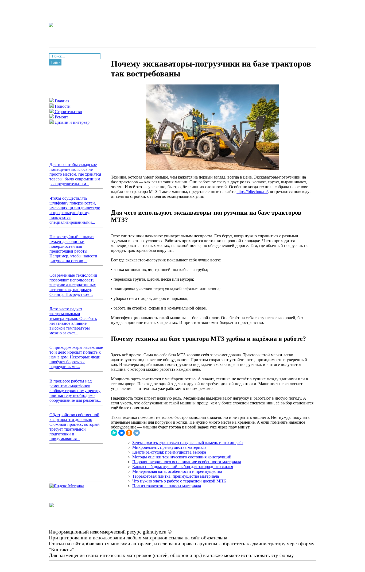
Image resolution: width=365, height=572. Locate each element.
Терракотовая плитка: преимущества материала (175, 476)
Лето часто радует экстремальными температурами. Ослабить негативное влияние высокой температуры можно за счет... (73, 321)
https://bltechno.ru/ (252, 191)
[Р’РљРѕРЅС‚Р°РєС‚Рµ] (121, 433)
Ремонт (61, 117)
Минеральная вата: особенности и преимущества (177, 471)
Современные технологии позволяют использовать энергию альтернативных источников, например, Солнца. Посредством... (73, 285)
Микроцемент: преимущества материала (169, 447)
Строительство (68, 111)
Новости (62, 106)
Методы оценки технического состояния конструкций (181, 457)
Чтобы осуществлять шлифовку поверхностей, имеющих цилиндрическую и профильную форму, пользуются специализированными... (74, 210)
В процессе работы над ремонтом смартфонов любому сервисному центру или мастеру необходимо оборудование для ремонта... (75, 391)
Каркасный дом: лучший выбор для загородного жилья (182, 466)
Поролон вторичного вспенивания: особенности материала (186, 461)
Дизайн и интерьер (72, 122)
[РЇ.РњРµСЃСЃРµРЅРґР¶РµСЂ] (114, 433)
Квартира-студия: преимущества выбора (169, 452)
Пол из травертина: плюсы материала (166, 486)
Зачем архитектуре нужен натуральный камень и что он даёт (187, 442)
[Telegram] (136, 433)
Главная (61, 101)
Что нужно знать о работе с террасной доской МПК (179, 481)
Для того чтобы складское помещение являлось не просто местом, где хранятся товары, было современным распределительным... (75, 174)
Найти (55, 62)
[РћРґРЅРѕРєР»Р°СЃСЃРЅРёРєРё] (129, 433)
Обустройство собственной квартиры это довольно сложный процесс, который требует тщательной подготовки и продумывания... (74, 426)
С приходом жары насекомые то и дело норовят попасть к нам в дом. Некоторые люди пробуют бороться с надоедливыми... (76, 357)
